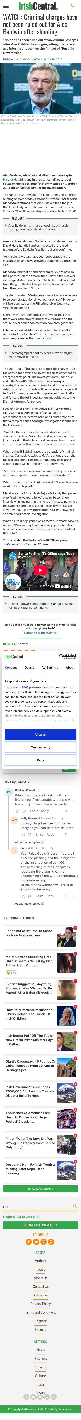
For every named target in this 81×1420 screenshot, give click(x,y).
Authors (40, 1261)
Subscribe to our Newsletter (40, 1225)
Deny (40, 760)
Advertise (40, 1295)
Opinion (40, 1367)
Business (40, 1358)
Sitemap (40, 1329)
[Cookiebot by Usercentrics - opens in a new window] (59, 656)
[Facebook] (29, 1242)
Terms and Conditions (40, 1312)
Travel (40, 1384)
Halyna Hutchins (14, 179)
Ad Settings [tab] (50, 667)
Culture (40, 1376)
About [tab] (70, 667)
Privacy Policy (40, 1304)
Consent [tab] (11, 667)
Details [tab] (29, 667)
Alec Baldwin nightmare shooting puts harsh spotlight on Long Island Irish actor (38, 227)
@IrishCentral (36, 59)
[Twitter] (36, 1242)
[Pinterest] (51, 1242)
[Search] (73, 6)
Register (40, 1321)
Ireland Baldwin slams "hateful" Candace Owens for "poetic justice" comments (40, 605)
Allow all (40, 734)
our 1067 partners (29, 687)
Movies (23, 644)
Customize (38, 747)
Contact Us (41, 1286)
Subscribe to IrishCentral (40, 632)
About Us (40, 1278)
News (40, 1350)
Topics (40, 1269)
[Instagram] (43, 1242)
